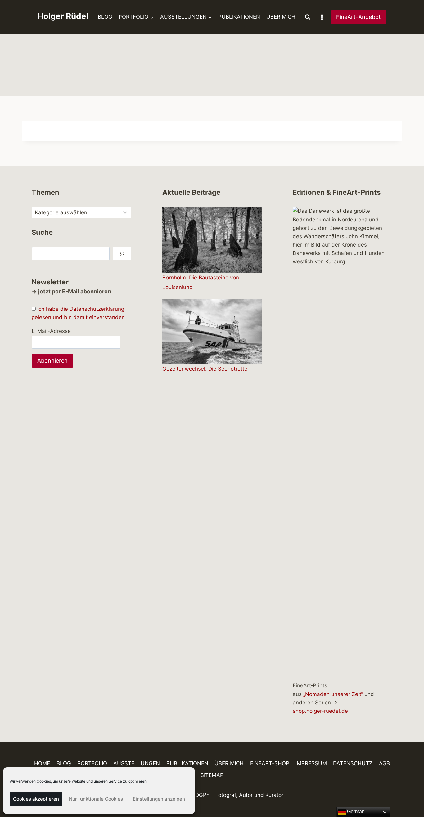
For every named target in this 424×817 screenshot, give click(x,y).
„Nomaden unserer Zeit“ (333, 694)
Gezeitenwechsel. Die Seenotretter (205, 369)
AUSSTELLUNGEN (136, 763)
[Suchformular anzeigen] (307, 17)
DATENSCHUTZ (352, 763)
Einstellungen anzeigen (159, 799)
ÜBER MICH (280, 17)
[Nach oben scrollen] (408, 794)
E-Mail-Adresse (51, 331)
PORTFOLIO (92, 763)
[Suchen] (122, 253)
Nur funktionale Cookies (96, 799)
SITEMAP (212, 775)
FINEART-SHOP (269, 763)
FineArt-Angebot (358, 17)
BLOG (105, 17)
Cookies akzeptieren (36, 799)
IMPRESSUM (311, 763)
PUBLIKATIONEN (239, 17)
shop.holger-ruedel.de (320, 711)
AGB (384, 763)
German (355, 811)
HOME (42, 763)
